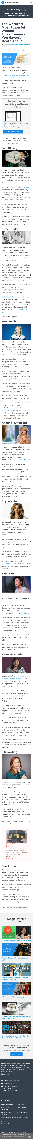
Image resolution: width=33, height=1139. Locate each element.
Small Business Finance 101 (6, 1123)
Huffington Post (24, 460)
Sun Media (24, 613)
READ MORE (9, 859)
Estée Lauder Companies (11, 297)
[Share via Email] (23, 50)
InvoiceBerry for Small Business (17, 907)
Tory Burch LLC (16, 352)
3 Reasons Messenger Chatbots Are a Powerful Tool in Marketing (15, 978)
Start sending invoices (13, 132)
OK (29, 1137)
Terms (3, 1132)
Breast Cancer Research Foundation (15, 410)
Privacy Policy (9, 1132)
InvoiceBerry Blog (7, 1104)
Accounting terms (23, 1112)
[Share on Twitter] (14, 50)
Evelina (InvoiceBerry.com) (18, 45)
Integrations (21, 1107)
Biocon (17, 684)
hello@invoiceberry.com (11, 1081)
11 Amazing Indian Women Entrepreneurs (16, 940)
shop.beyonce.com (9, 564)
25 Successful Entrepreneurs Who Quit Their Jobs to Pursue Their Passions (15, 1037)
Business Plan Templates (6, 1113)
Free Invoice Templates (5, 1108)
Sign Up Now (16, 1054)
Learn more (5, 1074)
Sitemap (16, 1132)
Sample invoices (22, 1117)
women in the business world (17, 75)
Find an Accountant (23, 1122)
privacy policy (9, 1136)
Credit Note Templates (8, 1117)
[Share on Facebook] (9, 50)
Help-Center (21, 1104)
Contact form (8, 1084)
